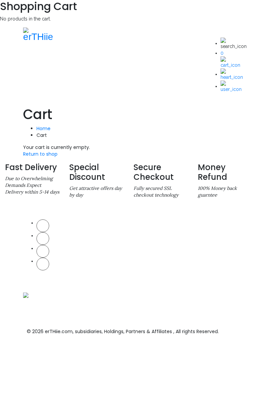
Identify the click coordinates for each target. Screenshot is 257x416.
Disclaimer (137, 245)
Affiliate (84, 255)
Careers (85, 265)
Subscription (89, 245)
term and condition (81, 399)
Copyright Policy (142, 255)
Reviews (196, 285)
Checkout (197, 245)
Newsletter (87, 235)
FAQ (192, 255)
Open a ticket (200, 275)
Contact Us (198, 224)
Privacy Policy (140, 224)
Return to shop (40, 154)
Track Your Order (203, 265)
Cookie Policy (139, 265)
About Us (86, 224)
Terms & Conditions (145, 235)
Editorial (85, 275)
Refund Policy (140, 275)
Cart (193, 235)
